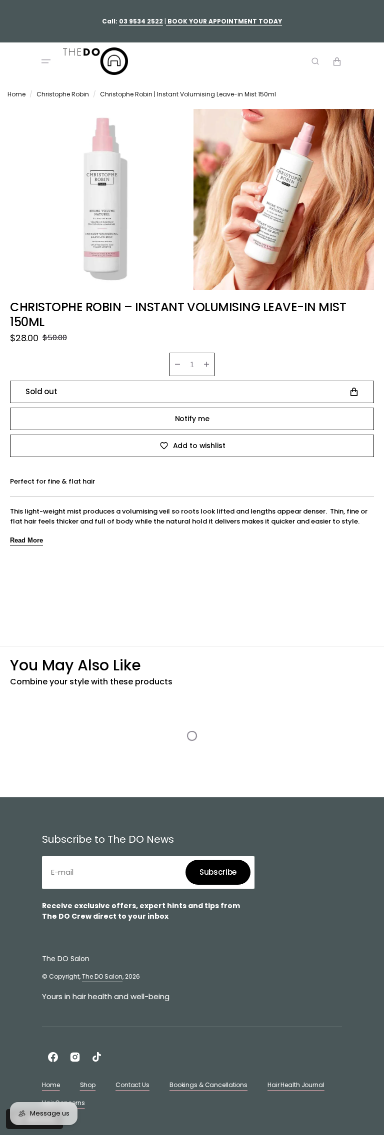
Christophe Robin (62, 94)
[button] (46, 61)
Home (17, 94)
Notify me (192, 419)
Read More (26, 540)
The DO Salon (102, 976)
